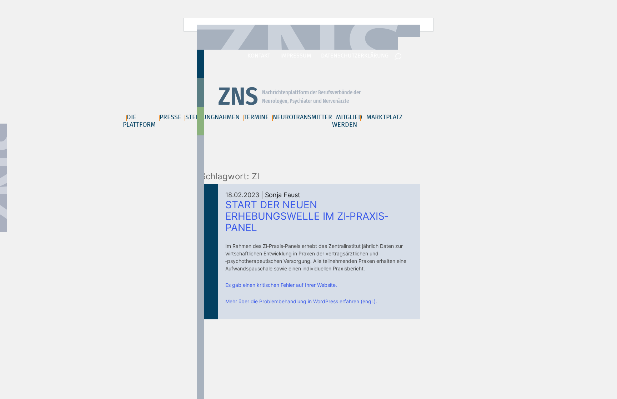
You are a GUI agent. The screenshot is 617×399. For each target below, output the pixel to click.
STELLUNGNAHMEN (212, 117)
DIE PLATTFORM (139, 121)
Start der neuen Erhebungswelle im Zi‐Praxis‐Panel (306, 216)
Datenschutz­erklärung (354, 55)
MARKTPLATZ (384, 117)
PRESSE (170, 117)
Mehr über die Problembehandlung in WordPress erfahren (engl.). (301, 301)
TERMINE (256, 117)
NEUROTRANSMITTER (302, 117)
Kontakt (258, 55)
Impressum (295, 55)
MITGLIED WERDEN (347, 121)
